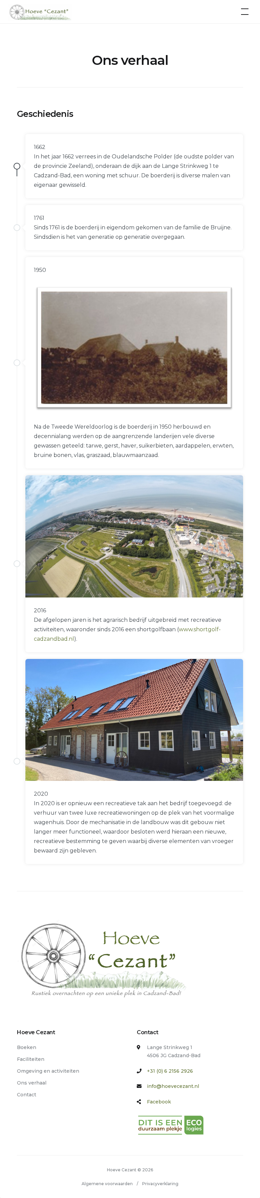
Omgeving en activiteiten (48, 1071)
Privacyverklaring (160, 1183)
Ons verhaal (31, 1083)
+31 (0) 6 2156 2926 (170, 1071)
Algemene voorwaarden (107, 1183)
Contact (26, 1095)
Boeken (26, 1047)
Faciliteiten (30, 1059)
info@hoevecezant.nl (173, 1086)
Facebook (159, 1102)
